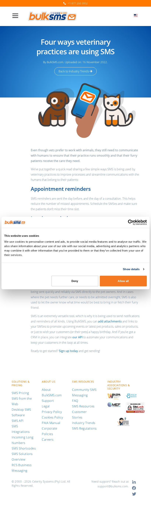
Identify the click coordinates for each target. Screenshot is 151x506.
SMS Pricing (20, 393)
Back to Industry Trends (74, 71)
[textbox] (137, 15)
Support (48, 401)
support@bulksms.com (113, 486)
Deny (74, 280)
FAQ (75, 401)
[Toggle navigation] (17, 16)
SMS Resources (83, 406)
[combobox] (137, 16)
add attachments (110, 321)
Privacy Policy (52, 412)
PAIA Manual (51, 423)
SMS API (18, 420)
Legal (46, 406)
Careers (48, 439)
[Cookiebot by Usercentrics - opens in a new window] (131, 222)
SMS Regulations (84, 428)
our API (77, 337)
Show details (131, 269)
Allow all (123, 280)
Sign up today (68, 351)
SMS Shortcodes (24, 448)
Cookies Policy (52, 417)
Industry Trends (83, 423)
